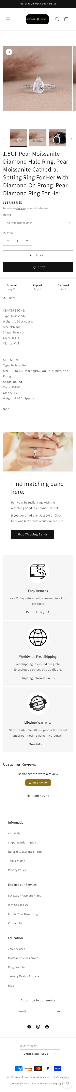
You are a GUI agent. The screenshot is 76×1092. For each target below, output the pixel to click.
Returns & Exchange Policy (25, 851)
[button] (8, 19)
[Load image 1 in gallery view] (18, 137)
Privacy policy (19, 1083)
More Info (35, 744)
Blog (11, 985)
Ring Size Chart (18, 967)
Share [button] (11, 298)
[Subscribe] (58, 1011)
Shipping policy (59, 1083)
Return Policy (35, 612)
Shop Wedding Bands (32, 534)
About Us (14, 833)
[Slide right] (71, 138)
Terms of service (38, 1083)
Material (7, 214)
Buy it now (38, 267)
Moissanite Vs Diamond (23, 958)
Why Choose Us (18, 904)
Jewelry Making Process (23, 976)
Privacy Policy (17, 870)
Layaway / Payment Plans (24, 895)
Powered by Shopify (40, 1077)
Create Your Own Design (24, 914)
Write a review (38, 782)
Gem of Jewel (22, 1077)
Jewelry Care (16, 949)
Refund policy (61, 1077)
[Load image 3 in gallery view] (57, 137)
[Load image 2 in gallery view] (37, 137)
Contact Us (15, 923)
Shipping (20, 208)
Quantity (8, 232)
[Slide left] (4, 138)
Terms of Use (16, 861)
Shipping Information (35, 678)
